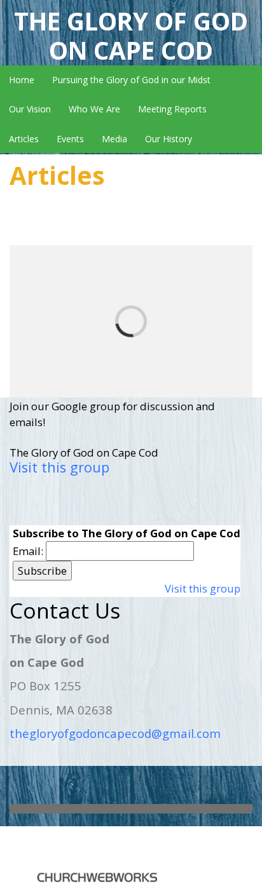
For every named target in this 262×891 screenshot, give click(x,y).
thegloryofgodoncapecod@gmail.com (115, 733)
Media (114, 139)
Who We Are (94, 109)
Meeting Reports (172, 109)
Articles (24, 139)
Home (21, 80)
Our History (168, 139)
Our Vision (30, 109)
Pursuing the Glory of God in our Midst (131, 80)
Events (70, 139)
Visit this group (59, 467)
